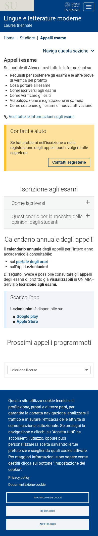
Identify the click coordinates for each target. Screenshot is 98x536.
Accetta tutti (48, 524)
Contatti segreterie (69, 162)
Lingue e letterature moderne (42, 18)
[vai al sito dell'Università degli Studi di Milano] (56, 7)
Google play (27, 316)
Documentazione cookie (26, 485)
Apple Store (27, 321)
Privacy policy (19, 477)
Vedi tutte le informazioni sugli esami (42, 117)
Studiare (27, 38)
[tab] (49, 203)
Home (9, 38)
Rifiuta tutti (47, 511)
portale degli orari (32, 261)
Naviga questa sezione (65, 50)
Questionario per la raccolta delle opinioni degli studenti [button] (47, 219)
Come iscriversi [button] (28, 203)
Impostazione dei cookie (48, 497)
